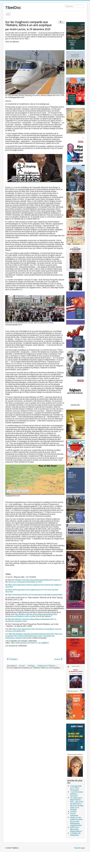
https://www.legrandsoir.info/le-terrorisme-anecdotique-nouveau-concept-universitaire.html (33, 630)
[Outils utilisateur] (61, 22)
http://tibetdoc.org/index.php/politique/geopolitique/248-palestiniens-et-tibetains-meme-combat (31, 615)
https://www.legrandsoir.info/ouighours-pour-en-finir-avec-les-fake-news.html (32, 590)
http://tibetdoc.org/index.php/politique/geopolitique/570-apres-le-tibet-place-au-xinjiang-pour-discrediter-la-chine (33, 581)
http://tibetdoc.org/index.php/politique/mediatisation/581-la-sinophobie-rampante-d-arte (31, 620)
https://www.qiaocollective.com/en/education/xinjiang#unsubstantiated (35, 594)
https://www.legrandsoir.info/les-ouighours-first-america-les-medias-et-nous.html (33, 585)
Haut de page (79, 848)
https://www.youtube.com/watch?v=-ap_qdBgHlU (30, 642)
